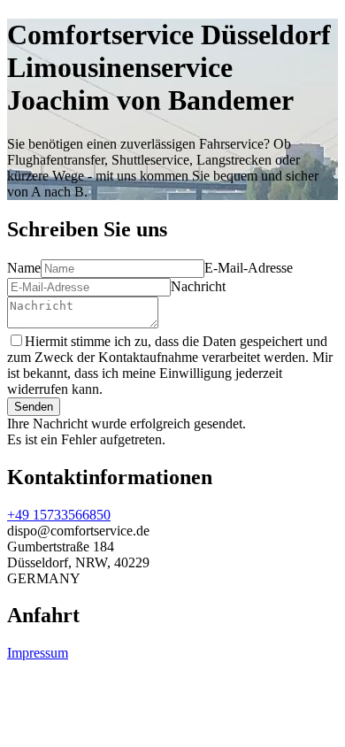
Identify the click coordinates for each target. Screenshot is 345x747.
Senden (33, 406)
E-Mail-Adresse (248, 267)
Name (24, 267)
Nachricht (198, 286)
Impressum (37, 652)
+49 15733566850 (59, 514)
